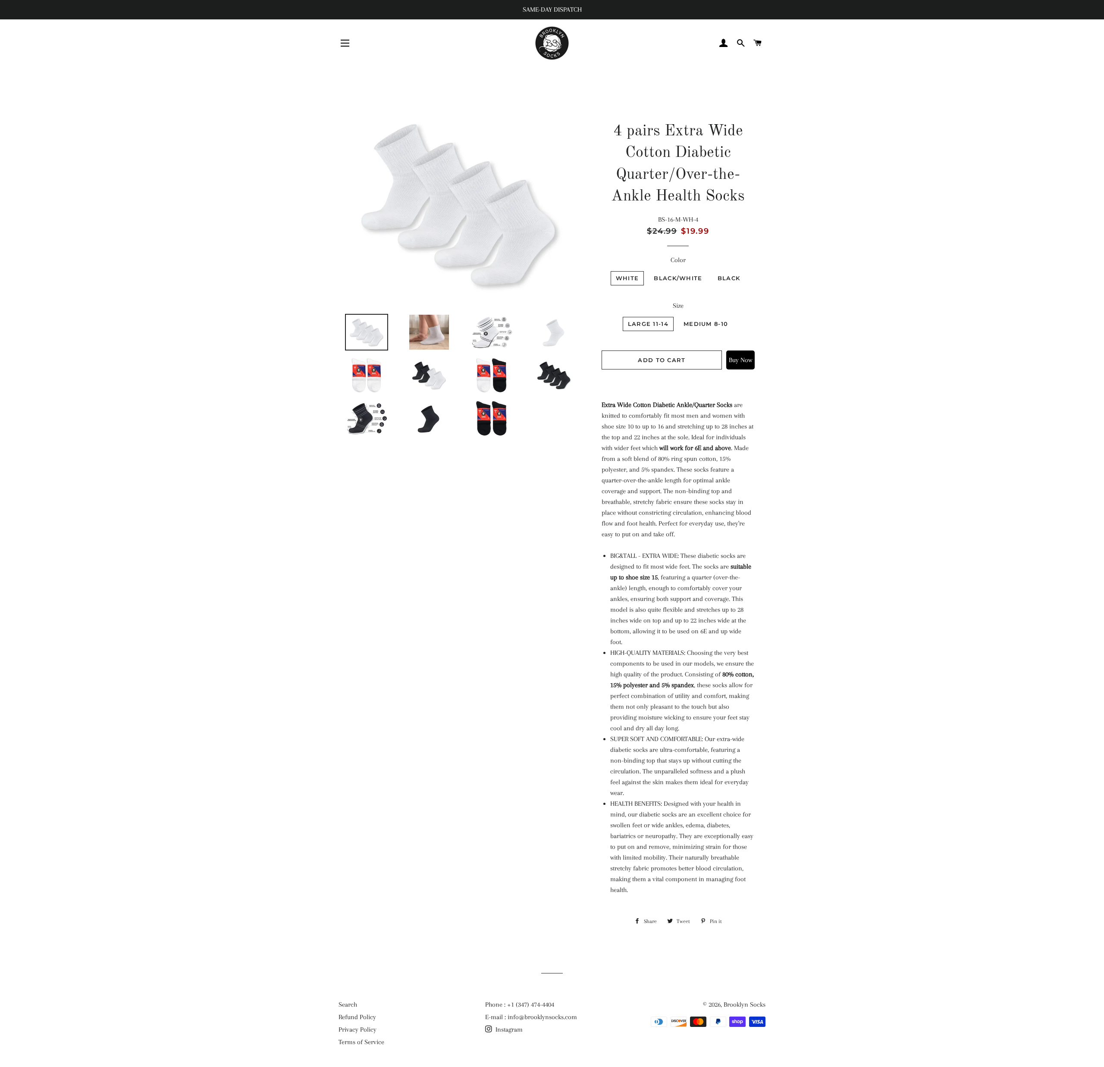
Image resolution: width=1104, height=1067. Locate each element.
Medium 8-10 (706, 323)
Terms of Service (361, 1042)
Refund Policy (357, 1017)
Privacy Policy (357, 1029)
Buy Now (740, 360)
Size (678, 306)
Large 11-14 (648, 323)
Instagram (508, 1029)
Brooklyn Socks (744, 1004)
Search (348, 1004)
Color (678, 260)
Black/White (678, 278)
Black (729, 278)
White (627, 278)
